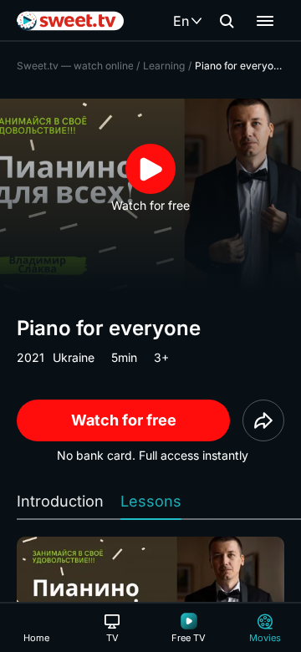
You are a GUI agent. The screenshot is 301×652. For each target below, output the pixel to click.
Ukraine (73, 357)
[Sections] (265, 21)
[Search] (226, 21)
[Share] (263, 420)
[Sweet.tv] (70, 21)
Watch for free (123, 420)
